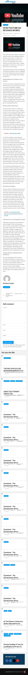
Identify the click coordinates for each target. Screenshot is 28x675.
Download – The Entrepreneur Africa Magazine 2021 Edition (12, 600)
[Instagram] (14, 660)
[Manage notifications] (24, 672)
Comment (5, 307)
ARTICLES (5, 633)
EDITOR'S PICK (6, 564)
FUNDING (11, 633)
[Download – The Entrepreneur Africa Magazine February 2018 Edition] (14, 429)
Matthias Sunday (8, 33)
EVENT (5, 610)
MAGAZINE (6, 495)
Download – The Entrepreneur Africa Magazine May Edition (12, 554)
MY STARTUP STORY (18, 633)
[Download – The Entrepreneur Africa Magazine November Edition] (14, 475)
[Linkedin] (10, 660)
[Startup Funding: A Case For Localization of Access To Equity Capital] (14, 636)
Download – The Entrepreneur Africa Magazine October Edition (13, 508)
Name (4, 324)
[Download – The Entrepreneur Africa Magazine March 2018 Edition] (14, 406)
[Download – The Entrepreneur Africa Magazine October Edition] (14, 498)
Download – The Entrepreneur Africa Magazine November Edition (14, 485)
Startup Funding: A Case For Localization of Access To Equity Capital (13, 646)
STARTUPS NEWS (7, 635)
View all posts (6, 287)
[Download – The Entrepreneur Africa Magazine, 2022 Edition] (14, 567)
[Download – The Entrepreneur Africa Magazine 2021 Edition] (14, 590)
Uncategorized (7, 358)
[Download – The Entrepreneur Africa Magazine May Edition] (14, 544)
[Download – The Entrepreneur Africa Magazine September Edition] (14, 521)
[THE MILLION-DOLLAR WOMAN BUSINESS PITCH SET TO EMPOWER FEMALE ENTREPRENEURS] (14, 360)
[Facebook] (6, 660)
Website (4, 335)
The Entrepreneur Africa (10, 372)
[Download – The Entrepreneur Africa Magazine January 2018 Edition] (14, 452)
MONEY (10, 610)
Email (4, 330)
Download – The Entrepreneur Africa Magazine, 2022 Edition (12, 577)
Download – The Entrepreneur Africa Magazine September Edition (14, 531)
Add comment (6, 35)
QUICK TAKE (6, 24)
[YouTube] (17, 660)
